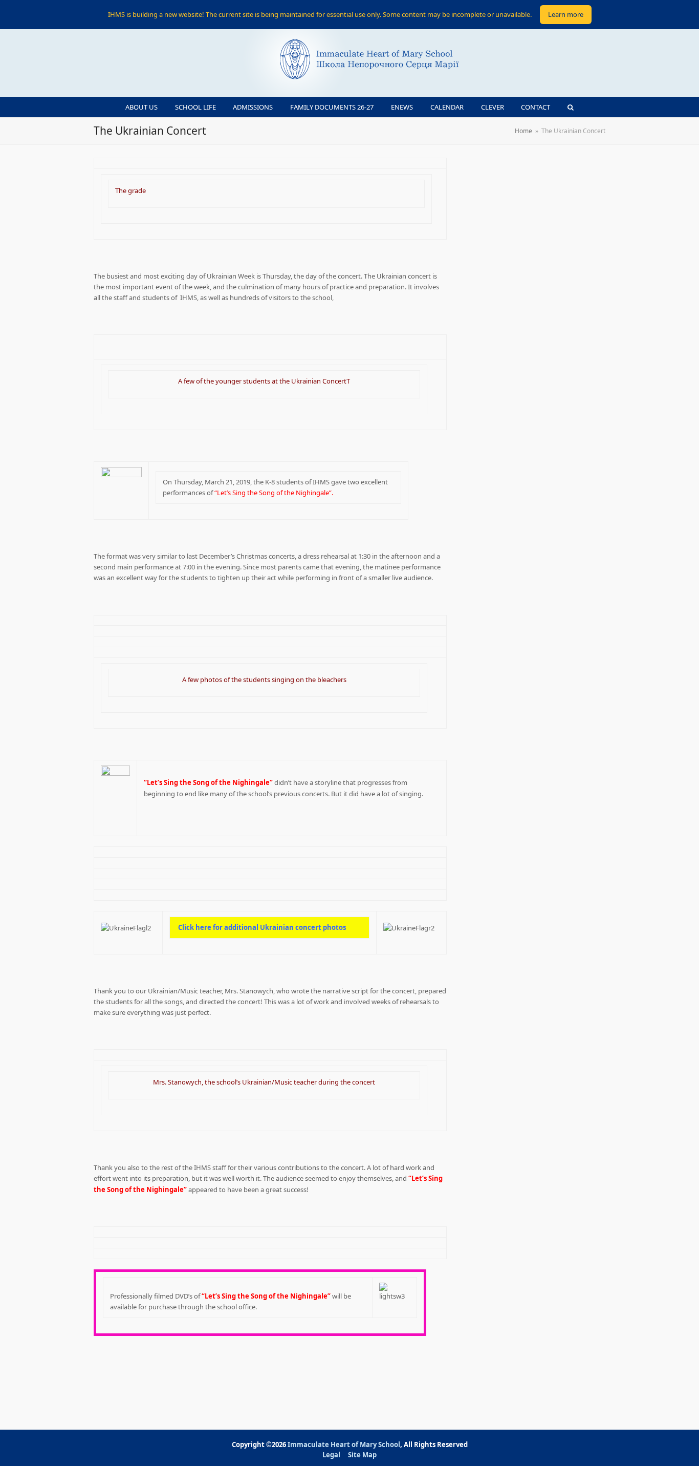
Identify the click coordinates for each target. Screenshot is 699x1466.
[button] (571, 107)
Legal (331, 1454)
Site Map (362, 1454)
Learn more (565, 14)
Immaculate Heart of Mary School (344, 1444)
